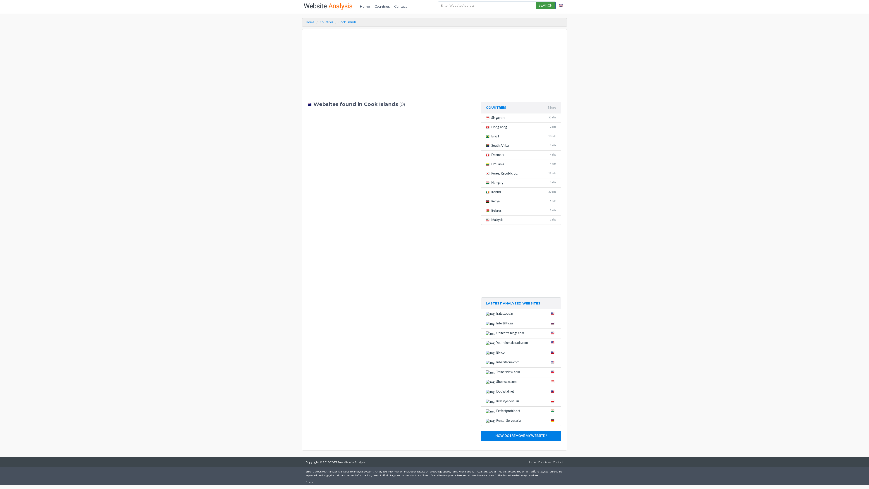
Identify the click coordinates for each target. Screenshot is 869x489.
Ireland (523, 192)
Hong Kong (523, 127)
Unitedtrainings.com (510, 333)
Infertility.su (504, 323)
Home (365, 7)
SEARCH (546, 5)
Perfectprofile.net (508, 411)
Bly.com (501, 352)
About (310, 482)
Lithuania (523, 164)
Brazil (523, 136)
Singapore (523, 118)
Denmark (523, 155)
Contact (400, 7)
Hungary (523, 183)
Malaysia (523, 220)
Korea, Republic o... (523, 173)
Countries (382, 7)
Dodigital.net (505, 391)
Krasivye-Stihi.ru (507, 401)
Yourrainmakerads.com (512, 343)
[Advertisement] (391, 65)
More (552, 107)
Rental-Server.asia (508, 420)
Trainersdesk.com (508, 372)
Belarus (523, 210)
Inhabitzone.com (507, 362)
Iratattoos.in (504, 313)
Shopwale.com (506, 382)
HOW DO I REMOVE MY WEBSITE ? (521, 436)
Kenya (523, 201)
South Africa (523, 145)
